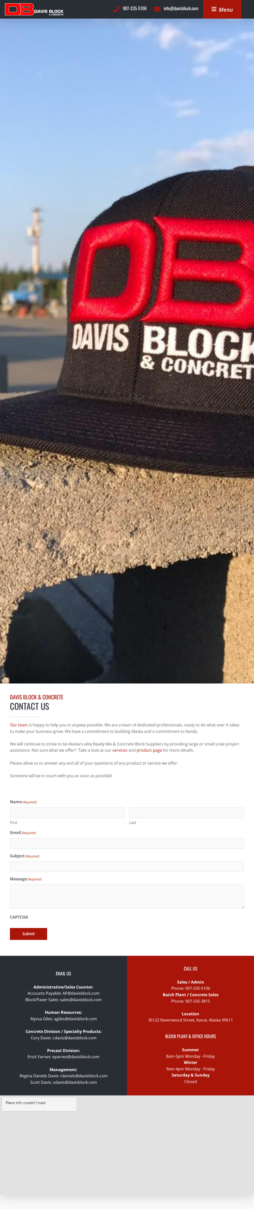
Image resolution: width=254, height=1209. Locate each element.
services (119, 750)
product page (149, 750)
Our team (19, 725)
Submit (28, 933)
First (13, 822)
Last (132, 822)
